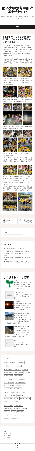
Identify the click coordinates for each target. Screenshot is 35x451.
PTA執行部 (6, 366)
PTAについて (17, 340)
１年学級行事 (20, 411)
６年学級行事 (15, 418)
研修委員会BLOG (8, 408)
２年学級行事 (7, 415)
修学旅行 (13, 395)
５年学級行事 (7, 418)
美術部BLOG (17, 408)
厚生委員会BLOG (21, 395)
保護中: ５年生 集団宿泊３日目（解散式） (17, 251)
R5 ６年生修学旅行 (20, 379)
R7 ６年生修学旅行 (9, 385)
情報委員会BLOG (18, 402)
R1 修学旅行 (18, 369)
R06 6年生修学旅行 (8, 369)
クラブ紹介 (7, 438)
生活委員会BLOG (18, 405)
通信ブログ (7, 411)
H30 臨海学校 (21, 362)
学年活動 (16, 398)
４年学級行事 (23, 415)
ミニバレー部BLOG (20, 392)
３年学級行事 (15, 415)
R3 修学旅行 (27, 372)
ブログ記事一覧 (18, 292)
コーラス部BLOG (8, 389)
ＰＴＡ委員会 (7, 435)
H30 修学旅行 (12, 362)
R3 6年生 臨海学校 (18, 372)
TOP (15, 280)
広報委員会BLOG (8, 402)
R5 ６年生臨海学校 (9, 382)
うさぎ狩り (17, 302)
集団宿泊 (13, 411)
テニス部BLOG (17, 389)
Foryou (6, 362)
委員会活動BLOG (8, 398)
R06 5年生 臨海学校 (16, 366)
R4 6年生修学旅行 (18, 375)
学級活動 (22, 398)
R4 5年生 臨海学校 (8, 375)
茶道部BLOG (25, 408)
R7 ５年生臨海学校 (20, 382)
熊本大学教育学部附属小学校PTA (17, 10)
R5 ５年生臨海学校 (9, 379)
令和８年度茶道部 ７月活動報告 (15, 248)
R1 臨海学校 (25, 369)
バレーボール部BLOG (9, 392)
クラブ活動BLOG (20, 385)
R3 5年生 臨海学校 (8, 372)
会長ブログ (7, 395)
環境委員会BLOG (8, 405)
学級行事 (28, 398)
